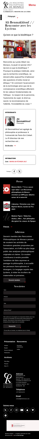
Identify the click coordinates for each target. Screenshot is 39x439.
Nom (5, 290)
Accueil (5, 10)
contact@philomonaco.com (22, 398)
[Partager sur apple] (27, 410)
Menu (32, 4)
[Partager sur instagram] (16, 410)
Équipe (6, 348)
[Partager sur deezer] (32, 410)
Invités (18, 349)
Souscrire (12, 326)
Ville (5, 303)
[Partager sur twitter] (19, 171)
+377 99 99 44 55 (20, 392)
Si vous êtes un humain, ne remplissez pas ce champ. (17, 330)
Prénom (6, 296)
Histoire (6, 345)
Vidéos (10, 10)
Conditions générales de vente (22, 433)
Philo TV (6, 366)
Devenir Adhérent (8, 350)
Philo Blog (6, 361)
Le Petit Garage (20, 435)
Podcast (6, 363)
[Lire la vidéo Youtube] (19, 49)
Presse (6, 227)
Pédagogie (11, 16)
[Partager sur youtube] (22, 410)
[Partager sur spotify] (5, 415)
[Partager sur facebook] (14, 171)
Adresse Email (8, 310)
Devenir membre (14, 280)
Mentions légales (9, 433)
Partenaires (7, 352)
